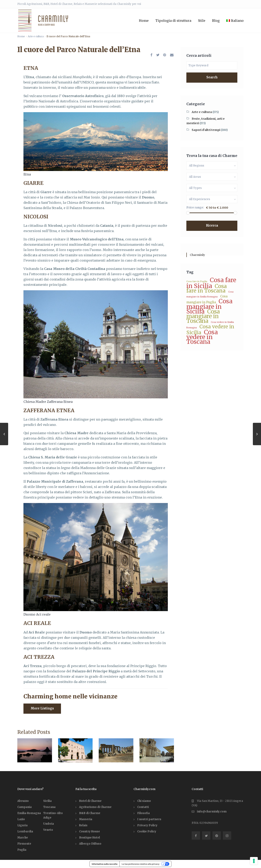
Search (212, 77)
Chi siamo (144, 801)
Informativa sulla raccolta (104, 864)
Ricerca (212, 225)
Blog (216, 21)
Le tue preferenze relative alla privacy (140, 864)
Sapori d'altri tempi (206, 130)
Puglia (21, 850)
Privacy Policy (147, 825)
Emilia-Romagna (29, 813)
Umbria (48, 823)
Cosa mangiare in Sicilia (209, 306)
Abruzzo (23, 801)
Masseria (85, 819)
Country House (89, 831)
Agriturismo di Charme (95, 807)
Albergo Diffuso (90, 843)
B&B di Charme (89, 813)
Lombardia (25, 831)
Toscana (49, 807)
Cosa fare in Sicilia (211, 283)
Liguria (22, 825)
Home (144, 21)
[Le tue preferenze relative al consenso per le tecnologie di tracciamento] (254, 861)
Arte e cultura (36, 36)
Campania (24, 807)
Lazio (21, 819)
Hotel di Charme (90, 801)
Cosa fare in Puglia (196, 281)
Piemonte (24, 843)
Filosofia (143, 813)
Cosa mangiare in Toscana (203, 316)
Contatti (143, 807)
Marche (22, 837)
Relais (83, 825)
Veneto (48, 830)
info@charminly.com (212, 811)
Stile (201, 21)
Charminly (197, 255)
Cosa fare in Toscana (206, 288)
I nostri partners (149, 819)
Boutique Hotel (89, 837)
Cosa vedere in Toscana (202, 336)
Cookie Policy (146, 831)
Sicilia (47, 801)
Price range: (195, 207)
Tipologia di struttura (173, 21)
